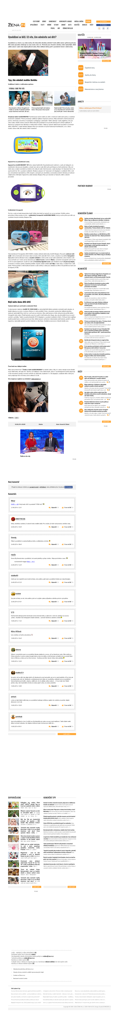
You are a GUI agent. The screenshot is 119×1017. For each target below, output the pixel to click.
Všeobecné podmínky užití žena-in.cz (23, 969)
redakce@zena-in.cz (48, 956)
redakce (33, 954)
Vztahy (56, 25)
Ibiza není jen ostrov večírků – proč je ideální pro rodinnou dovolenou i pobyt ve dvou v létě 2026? (26, 994)
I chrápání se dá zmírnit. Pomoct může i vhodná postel (57, 991)
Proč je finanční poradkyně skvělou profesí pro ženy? (25, 1000)
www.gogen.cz (36, 379)
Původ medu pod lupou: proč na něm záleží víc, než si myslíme (90, 1000)
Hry (59, 28)
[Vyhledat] (99, 28)
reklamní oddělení (50, 962)
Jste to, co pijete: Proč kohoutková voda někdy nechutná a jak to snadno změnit (58, 1003)
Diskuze (84, 25)
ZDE (35, 953)
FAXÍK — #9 (14, 504)
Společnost (34, 25)
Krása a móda (78, 21)
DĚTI (17, 418)
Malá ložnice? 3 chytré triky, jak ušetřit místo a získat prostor (90, 1003)
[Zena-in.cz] (17, 25)
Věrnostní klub (68, 28)
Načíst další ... (66, 734)
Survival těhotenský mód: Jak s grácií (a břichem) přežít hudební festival (26, 991)
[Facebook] (108, 28)
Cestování (36, 21)
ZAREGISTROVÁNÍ (34, 487)
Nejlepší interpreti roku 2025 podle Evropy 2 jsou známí (26, 1003)
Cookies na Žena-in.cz (19, 975)
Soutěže (76, 25)
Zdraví (63, 25)
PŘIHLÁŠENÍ (43, 487)
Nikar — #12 (31, 561)
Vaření (49, 25)
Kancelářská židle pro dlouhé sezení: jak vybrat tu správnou (58, 1000)
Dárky (44, 21)
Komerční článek (64, 424)
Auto (69, 25)
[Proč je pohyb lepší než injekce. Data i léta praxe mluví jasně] (42, 98)
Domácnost (52, 21)
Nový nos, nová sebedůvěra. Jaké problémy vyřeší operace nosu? (90, 991)
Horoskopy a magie (65, 21)
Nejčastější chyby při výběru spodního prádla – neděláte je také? (58, 997)
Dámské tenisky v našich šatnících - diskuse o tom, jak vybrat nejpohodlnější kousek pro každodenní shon (58, 994)
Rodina (88, 21)
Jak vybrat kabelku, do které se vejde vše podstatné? (25, 997)
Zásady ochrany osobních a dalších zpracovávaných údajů (28, 972)
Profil (53, 28)
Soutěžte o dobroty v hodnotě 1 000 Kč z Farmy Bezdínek (94, 56)
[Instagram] (103, 28)
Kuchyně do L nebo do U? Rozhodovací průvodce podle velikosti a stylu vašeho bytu (90, 994)
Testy (42, 25)
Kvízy (91, 25)
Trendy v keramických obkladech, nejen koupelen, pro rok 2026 (90, 997)
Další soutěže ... (106, 61)
